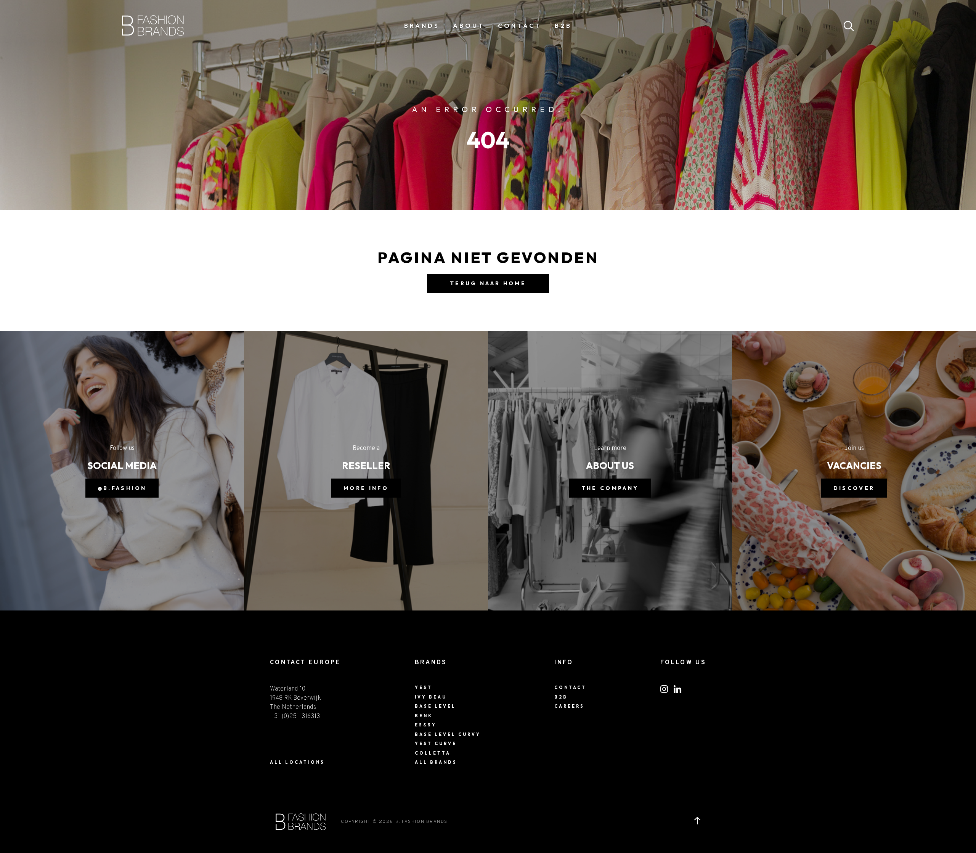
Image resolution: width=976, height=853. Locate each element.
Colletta (433, 753)
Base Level (435, 706)
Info (563, 663)
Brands (422, 25)
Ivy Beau (431, 697)
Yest (423, 687)
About (469, 25)
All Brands (436, 762)
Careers (569, 706)
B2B (563, 25)
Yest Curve (436, 743)
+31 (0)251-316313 (295, 716)
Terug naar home (488, 283)
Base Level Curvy (448, 734)
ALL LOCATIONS (297, 762)
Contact (519, 25)
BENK (424, 715)
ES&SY (426, 725)
